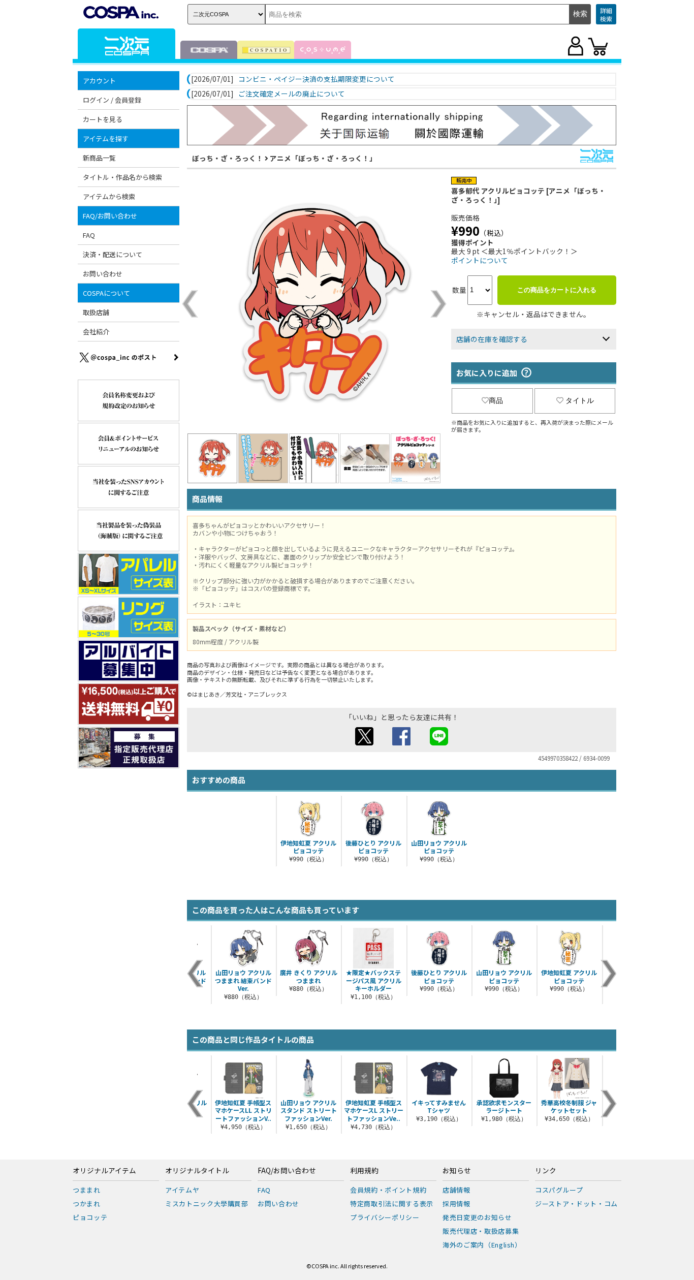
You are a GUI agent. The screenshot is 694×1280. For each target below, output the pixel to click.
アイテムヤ (182, 1190)
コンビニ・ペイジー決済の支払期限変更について (316, 79)
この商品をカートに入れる (556, 290)
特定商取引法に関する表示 (391, 1203)
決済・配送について (112, 254)
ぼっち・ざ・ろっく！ (227, 158)
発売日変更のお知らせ (477, 1217)
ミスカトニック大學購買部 (206, 1203)
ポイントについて (479, 260)
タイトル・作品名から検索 (122, 177)
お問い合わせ (102, 273)
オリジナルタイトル (197, 1170)
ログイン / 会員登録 (112, 100)
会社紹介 (96, 331)
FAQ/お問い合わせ (287, 1170)
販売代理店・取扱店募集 (481, 1231)
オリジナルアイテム (104, 1170)
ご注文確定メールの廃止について (291, 94)
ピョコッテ (90, 1217)
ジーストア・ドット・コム (576, 1203)
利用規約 (364, 1170)
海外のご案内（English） (482, 1245)
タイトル (579, 400)
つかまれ (87, 1203)
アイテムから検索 (109, 196)
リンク (545, 1170)
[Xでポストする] (364, 742)
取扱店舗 (96, 312)
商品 (496, 400)
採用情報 (456, 1203)
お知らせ (457, 1170)
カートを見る (102, 119)
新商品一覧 (99, 158)
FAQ (89, 235)
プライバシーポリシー (385, 1217)
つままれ (87, 1190)
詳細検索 (606, 14)
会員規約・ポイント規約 (388, 1190)
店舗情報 (456, 1190)
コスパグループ (559, 1190)
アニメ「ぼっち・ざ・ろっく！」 (323, 158)
